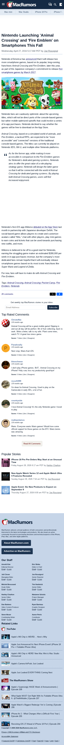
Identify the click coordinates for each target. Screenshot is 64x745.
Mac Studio (24, 12)
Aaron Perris (37, 614)
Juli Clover (5, 574)
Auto (47, 741)
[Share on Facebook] (60, 294)
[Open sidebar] (61, 5)
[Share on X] (53, 294)
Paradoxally (16, 345)
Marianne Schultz (39, 594)
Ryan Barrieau (37, 604)
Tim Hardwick (37, 584)
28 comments (7, 294)
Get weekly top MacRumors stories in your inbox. (32, 302)
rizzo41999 (16, 381)
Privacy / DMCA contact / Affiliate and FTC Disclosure (20, 732)
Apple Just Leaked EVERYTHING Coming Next (31, 672)
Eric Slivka (36, 564)
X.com (9, 569)
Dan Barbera (6, 604)
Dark (56, 741)
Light (51, 741)
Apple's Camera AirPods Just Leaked (27, 663)
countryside (16, 400)
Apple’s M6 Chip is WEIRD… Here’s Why (29, 637)
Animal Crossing (15, 282)
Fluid (34, 741)
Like (24, 338)
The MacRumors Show (21, 680)
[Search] (56, 4)
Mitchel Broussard (8, 584)
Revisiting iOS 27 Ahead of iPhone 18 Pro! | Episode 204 (35, 724)
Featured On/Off (8, 741)
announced (31, 59)
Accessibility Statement (9, 736)
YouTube (11, 629)
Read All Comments (32, 444)
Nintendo (15, 286)
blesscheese (17, 361)
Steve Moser (6, 614)
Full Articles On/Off (23, 741)
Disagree (31, 338)
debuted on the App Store (45, 227)
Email (3, 569)
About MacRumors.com (16, 543)
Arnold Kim (5, 564)
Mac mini (8, 12)
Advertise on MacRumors (17, 551)
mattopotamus (18, 420)
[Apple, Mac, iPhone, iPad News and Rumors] (21, 8)
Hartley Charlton (53, 465)
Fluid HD (40, 741)
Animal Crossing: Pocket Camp (39, 282)
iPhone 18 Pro (41, 12)
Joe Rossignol (51, 51)
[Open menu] (3, 4)
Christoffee (16, 320)
